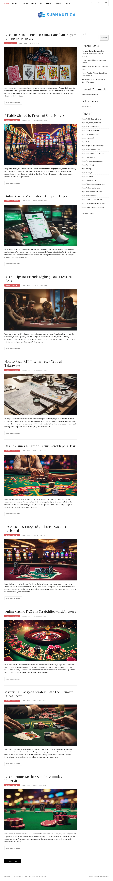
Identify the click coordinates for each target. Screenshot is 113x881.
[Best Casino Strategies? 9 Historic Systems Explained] (40, 560)
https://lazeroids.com (89, 196)
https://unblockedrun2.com (91, 119)
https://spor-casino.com (90, 180)
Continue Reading (13, 102)
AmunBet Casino (88, 214)
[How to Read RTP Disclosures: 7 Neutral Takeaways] (40, 394)
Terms (58, 3)
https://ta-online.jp (88, 165)
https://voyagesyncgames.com (92, 161)
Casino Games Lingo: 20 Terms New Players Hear (40, 446)
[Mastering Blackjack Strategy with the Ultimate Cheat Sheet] (40, 725)
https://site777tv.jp (88, 157)
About (34, 3)
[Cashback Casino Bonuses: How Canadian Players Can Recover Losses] (40, 66)
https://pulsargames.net (90, 142)
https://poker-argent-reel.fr (91, 130)
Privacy (49, 3)
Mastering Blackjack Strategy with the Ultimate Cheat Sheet (38, 694)
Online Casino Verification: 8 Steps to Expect (36, 196)
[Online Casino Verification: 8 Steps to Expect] (40, 225)
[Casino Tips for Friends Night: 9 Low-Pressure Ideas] (40, 310)
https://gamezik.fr (88, 138)
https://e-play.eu (87, 173)
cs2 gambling (86, 106)
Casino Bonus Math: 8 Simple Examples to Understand (35, 778)
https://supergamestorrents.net (93, 207)
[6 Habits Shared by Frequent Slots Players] (40, 144)
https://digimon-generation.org (92, 146)
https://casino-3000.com (90, 134)
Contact (68, 3)
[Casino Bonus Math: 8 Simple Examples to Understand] (40, 810)
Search (84, 34)
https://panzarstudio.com (90, 126)
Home (6, 3)
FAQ (41, 3)
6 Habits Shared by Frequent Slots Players (34, 115)
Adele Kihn (23, 43)
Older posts (13, 861)
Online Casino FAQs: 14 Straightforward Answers (40, 611)
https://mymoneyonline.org (91, 123)
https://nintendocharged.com (92, 199)
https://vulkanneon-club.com (92, 192)
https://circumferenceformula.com (94, 184)
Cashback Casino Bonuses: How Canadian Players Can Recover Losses (40, 36)
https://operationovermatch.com (93, 203)
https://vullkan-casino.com (91, 188)
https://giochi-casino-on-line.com (93, 153)
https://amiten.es (88, 176)
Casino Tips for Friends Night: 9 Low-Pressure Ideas (38, 279)
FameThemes (104, 876)
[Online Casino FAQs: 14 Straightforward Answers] (40, 640)
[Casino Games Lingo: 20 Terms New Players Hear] (40, 475)
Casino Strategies (20, 3)
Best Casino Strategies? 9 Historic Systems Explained (35, 528)
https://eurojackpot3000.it (91, 150)
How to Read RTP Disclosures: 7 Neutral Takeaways (33, 363)
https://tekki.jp (87, 169)
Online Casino (11, 43)
